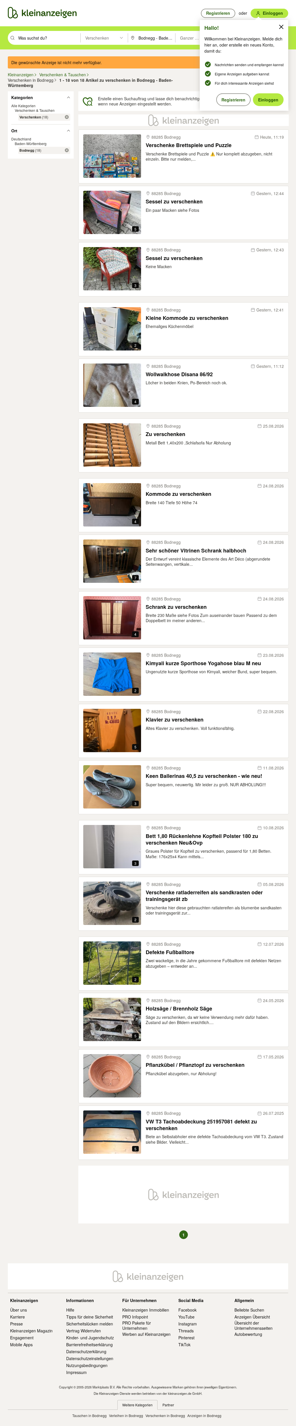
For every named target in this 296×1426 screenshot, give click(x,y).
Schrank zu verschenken (176, 607)
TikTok (184, 1344)
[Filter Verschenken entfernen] (66, 117)
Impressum (76, 1372)
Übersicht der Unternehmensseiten (253, 1325)
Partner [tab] (168, 1404)
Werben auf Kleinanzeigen (146, 1334)
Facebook (187, 1310)
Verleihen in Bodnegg (126, 1415)
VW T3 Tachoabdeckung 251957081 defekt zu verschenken (201, 1125)
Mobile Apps (21, 1344)
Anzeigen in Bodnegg (204, 1415)
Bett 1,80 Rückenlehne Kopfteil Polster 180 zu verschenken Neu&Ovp (202, 839)
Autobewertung (248, 1334)
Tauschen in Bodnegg (89, 1415)
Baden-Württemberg (31, 143)
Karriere (17, 1317)
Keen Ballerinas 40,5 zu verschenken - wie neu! (204, 776)
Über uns (18, 1310)
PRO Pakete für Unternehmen (136, 1325)
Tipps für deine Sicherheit (89, 1317)
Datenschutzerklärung (86, 1351)
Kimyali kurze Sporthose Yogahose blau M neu (203, 663)
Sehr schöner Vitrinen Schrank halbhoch (196, 550)
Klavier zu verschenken (175, 719)
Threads (186, 1331)
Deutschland (21, 138)
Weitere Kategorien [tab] (137, 1404)
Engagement (22, 1337)
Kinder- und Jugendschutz (90, 1337)
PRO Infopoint (135, 1317)
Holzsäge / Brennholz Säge (179, 1008)
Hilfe (70, 1310)
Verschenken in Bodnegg (165, 1415)
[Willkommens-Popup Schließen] (281, 26)
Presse (16, 1324)
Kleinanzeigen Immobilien (145, 1310)
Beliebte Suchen (249, 1310)
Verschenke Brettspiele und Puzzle (189, 145)
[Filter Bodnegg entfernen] (66, 150)
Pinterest (186, 1337)
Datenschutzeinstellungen (89, 1358)
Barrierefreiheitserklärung (89, 1344)
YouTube (186, 1317)
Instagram (187, 1324)
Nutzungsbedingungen (87, 1365)
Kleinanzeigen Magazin (31, 1331)
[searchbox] (48, 38)
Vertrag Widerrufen (83, 1331)
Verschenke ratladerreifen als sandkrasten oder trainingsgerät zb (204, 896)
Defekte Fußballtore (170, 952)
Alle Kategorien (23, 105)
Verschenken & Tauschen (35, 110)
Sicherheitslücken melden (89, 1324)
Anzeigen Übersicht (252, 1317)
